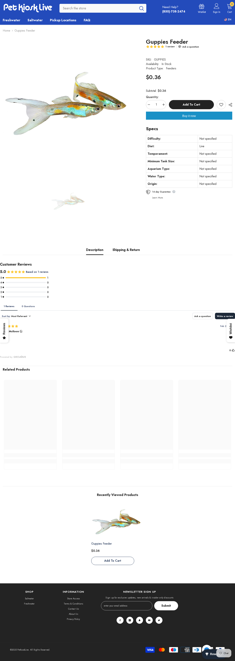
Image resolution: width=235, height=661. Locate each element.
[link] (30, 455)
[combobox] (98, 8)
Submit (166, 606)
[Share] (229, 104)
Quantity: (152, 97)
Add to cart (191, 104)
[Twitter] (159, 620)
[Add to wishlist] (221, 104)
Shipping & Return (126, 249)
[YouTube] (149, 620)
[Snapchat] (139, 620)
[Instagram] (129, 620)
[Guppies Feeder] (117, 522)
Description (94, 249)
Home (6, 30)
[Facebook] (120, 620)
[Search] (102, 8)
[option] (69, 105)
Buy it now (189, 115)
